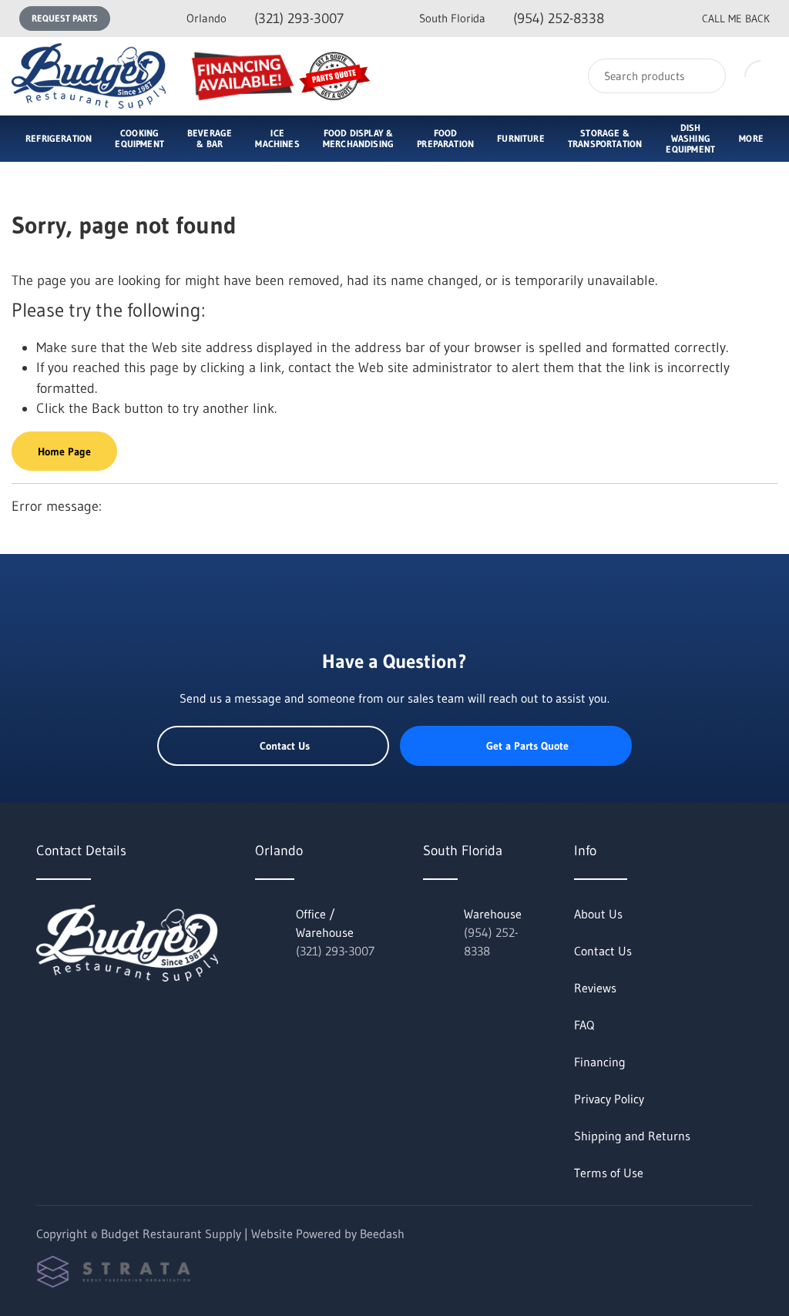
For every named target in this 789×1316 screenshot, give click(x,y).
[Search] (704, 76)
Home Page (64, 451)
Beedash (382, 1233)
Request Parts (65, 18)
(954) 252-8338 (511, 18)
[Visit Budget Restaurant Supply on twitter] (43, 1015)
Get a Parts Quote (527, 746)
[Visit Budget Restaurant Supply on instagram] (108, 1015)
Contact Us (285, 746)
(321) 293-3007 (265, 18)
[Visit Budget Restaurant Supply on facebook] (75, 1015)
